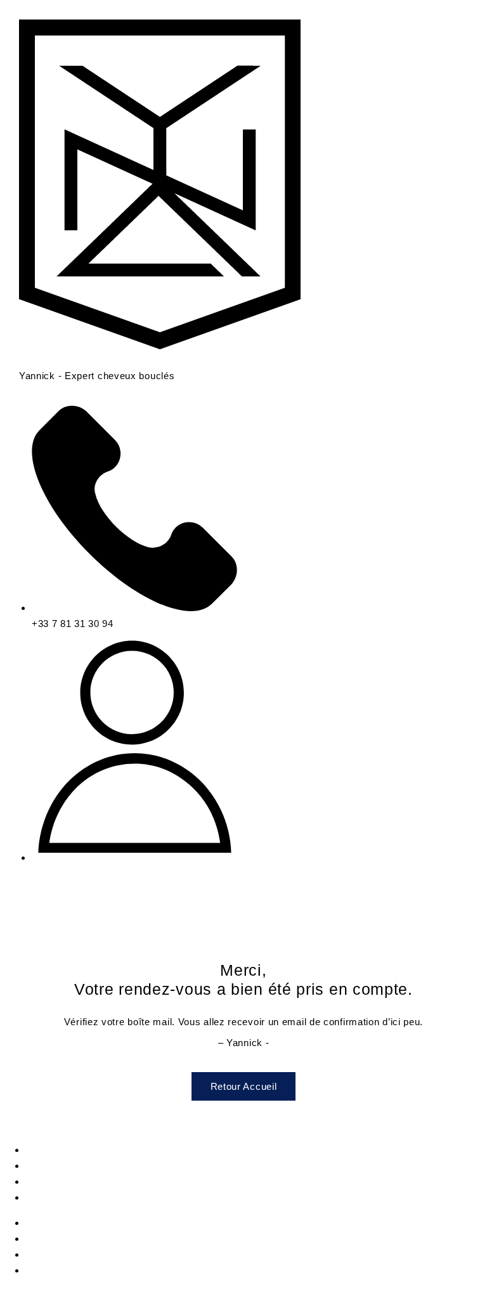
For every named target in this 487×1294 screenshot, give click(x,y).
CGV (36, 1197)
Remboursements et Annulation (96, 1181)
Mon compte (53, 1149)
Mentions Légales (65, 1165)
